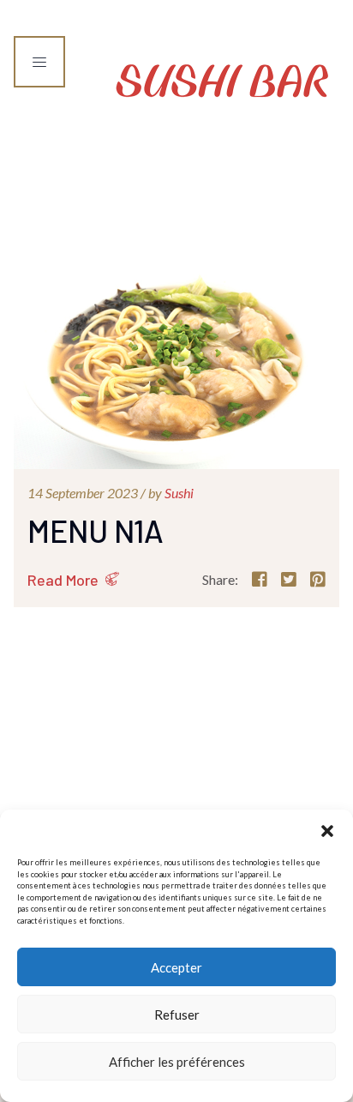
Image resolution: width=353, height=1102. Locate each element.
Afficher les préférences (177, 1061)
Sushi (179, 493)
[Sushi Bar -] (223, 76)
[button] (327, 831)
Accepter (176, 967)
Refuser (177, 1014)
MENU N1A (95, 530)
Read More (63, 579)
